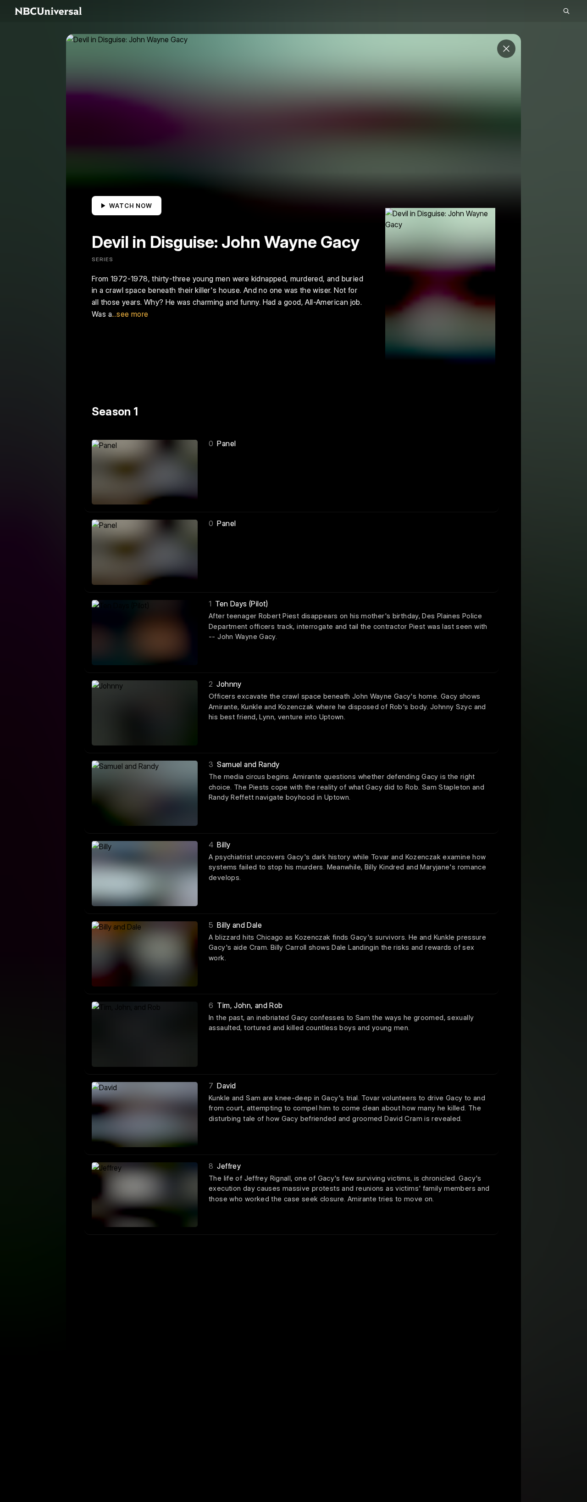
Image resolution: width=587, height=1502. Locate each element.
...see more (130, 314)
